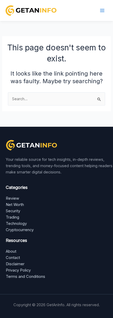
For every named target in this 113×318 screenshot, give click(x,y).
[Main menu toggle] (102, 10)
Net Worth (15, 204)
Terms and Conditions (25, 276)
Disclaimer (15, 264)
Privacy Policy (18, 270)
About (11, 251)
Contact (13, 257)
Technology (16, 223)
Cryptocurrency (20, 229)
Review (12, 198)
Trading (12, 217)
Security (13, 211)
